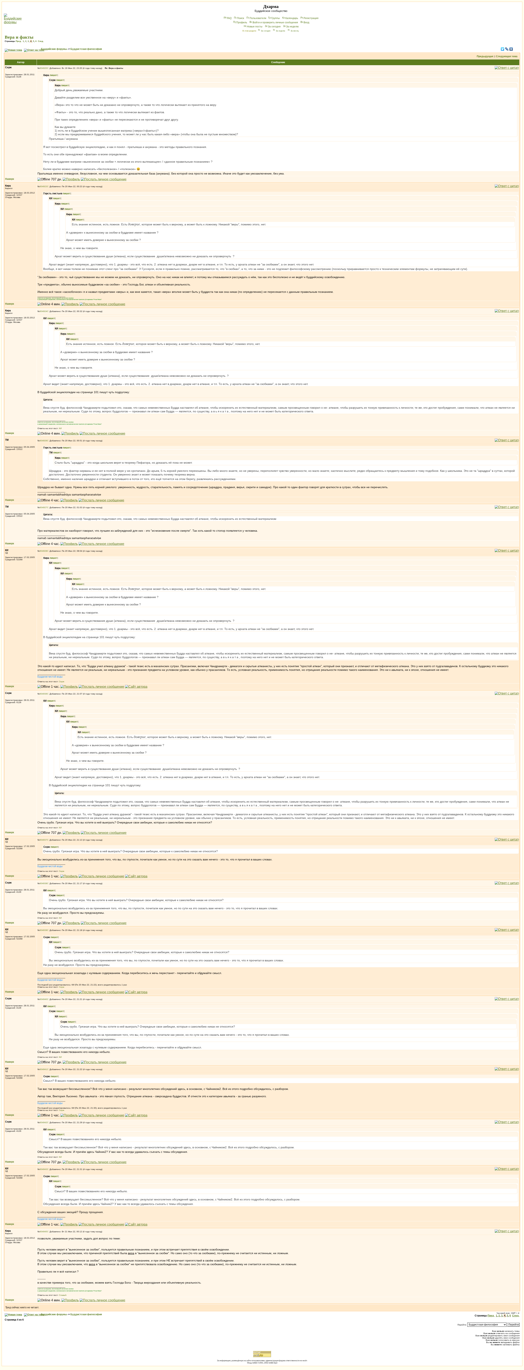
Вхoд (306, 22)
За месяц (295, 31)
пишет (53, 75)
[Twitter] (502, 49)
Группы (275, 18)
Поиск (240, 18)
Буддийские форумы (54, 49)
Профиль (241, 22)
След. (41, 41)
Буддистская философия (86, 49)
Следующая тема (506, 56)
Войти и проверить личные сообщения (275, 22)
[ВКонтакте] (511, 49)
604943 (43, 1169)
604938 (43, 883)
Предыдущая (485, 56)
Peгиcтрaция (311, 18)
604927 (43, 507)
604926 (43, 441)
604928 (43, 551)
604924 (43, 311)
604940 (43, 999)
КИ (60, 428)
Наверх (9, 179)
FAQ (229, 18)
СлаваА (63, 1295)
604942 (43, 1122)
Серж (61, 681)
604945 (43, 1231)
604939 (43, 930)
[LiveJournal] (507, 49)
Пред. (18, 41)
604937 (43, 840)
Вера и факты (19, 37)
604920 (43, 68)
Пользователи (258, 18)
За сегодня (274, 26)
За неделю (292, 26)
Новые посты (254, 26)
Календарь (291, 18)
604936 (43, 694)
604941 (43, 1069)
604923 (43, 186)
